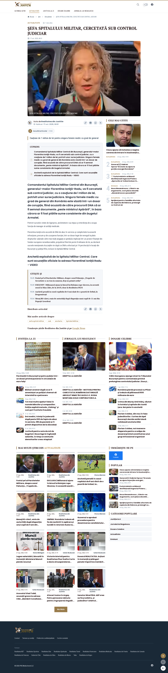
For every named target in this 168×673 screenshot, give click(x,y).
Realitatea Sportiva (33, 651)
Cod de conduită (62, 638)
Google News (78, 328)
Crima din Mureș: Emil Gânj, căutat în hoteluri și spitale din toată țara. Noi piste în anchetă (134, 404)
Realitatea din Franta (121, 651)
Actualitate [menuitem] (34, 11)
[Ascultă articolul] (163, 655)
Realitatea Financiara (89, 651)
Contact (17, 638)
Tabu (75, 655)
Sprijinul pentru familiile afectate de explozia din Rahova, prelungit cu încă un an (125, 202)
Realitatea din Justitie (52, 121)
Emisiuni (114, 186)
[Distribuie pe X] (101, 123)
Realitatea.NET (19, 651)
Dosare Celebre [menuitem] (64, 11)
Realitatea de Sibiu (49, 655)
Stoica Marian (99, 475)
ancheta (58, 321)
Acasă (32, 17)
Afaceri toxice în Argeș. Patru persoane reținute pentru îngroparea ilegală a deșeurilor (60, 599)
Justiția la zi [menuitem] (48, 11)
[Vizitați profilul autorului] (30, 123)
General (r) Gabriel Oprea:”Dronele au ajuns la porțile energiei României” (123, 166)
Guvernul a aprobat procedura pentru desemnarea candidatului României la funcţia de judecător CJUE (90, 523)
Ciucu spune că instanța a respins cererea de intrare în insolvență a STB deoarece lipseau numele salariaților (122, 154)
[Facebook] (152, 4)
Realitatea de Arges (85, 655)
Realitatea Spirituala (60, 651)
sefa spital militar (36, 321)
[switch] (145, 4)
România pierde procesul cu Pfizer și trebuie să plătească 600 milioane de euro (134, 392)
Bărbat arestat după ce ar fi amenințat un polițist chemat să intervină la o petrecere (41, 392)
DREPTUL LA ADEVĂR (72, 376)
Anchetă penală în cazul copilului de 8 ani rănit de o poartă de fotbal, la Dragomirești (66, 293)
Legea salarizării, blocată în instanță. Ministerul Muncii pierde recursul (30, 559)
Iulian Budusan (69, 553)
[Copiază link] (85, 123)
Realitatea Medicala (105, 651)
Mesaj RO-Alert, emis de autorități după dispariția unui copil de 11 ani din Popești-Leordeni (67, 300)
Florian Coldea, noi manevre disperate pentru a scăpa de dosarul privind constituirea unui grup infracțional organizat (134, 432)
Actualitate (48, 17)
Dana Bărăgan (38, 553)
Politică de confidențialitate (45, 638)
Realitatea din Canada (137, 651)
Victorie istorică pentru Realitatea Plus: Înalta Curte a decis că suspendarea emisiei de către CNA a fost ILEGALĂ (61, 562)
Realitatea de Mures (64, 655)
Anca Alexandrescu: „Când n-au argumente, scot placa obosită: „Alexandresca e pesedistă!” (125, 190)
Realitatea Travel (74, 651)
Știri (39, 17)
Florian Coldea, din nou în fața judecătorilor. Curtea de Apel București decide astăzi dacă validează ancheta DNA (132, 417)
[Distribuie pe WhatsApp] (95, 123)
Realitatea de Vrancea (22, 655)
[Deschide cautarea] (138, 4)
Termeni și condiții (28, 638)
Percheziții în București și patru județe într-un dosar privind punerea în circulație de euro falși (37, 379)
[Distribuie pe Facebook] (90, 123)
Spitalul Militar (72, 321)
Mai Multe (61, 609)
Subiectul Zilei (36, 655)
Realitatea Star (46, 651)
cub (49, 321)
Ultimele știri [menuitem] (20, 11)
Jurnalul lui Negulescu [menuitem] (83, 11)
